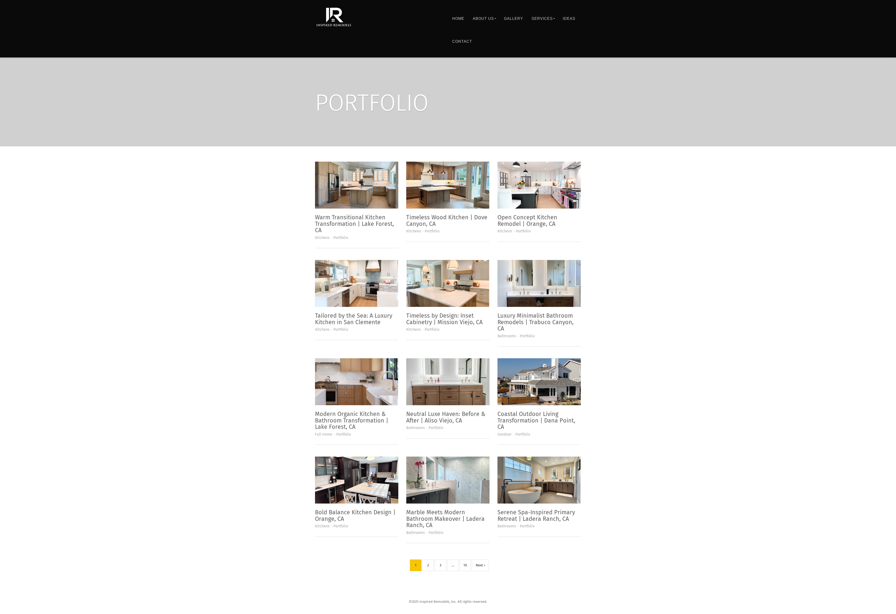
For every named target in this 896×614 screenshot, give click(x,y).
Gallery (513, 19)
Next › (480, 565)
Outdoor (504, 434)
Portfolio (340, 238)
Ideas (569, 19)
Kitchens (322, 238)
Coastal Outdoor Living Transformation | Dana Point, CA (536, 420)
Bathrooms (506, 336)
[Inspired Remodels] (333, 17)
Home (458, 19)
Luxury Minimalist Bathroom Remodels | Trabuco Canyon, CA (535, 322)
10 (465, 565)
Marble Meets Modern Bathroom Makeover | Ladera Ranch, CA (445, 519)
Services (542, 19)
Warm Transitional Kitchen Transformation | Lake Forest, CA (354, 224)
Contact (462, 41)
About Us (483, 19)
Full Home (323, 434)
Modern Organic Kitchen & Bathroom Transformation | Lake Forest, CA (351, 420)
